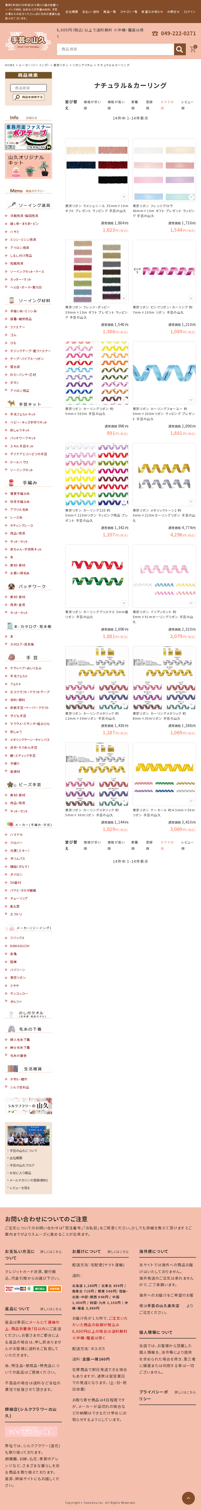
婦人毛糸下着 (20, 1039)
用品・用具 (17, 533)
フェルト (15, 683)
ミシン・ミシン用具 (23, 239)
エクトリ (16, 914)
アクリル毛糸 (19, 509)
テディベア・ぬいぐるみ (26, 668)
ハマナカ (16, 834)
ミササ (14, 985)
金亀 (13, 953)
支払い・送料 (91, 11)
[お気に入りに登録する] (124, 197)
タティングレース (22, 525)
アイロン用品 (19, 390)
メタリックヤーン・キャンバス (30, 739)
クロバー (16, 842)
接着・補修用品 (21, 319)
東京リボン (61, 65)
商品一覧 (109, 11)
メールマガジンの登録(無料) (29, 1180)
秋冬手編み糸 (20, 501)
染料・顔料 (17, 699)
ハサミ (14, 231)
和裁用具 (16, 263)
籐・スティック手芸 (23, 755)
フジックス (17, 937)
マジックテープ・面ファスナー (30, 350)
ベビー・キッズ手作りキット (29, 422)
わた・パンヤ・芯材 (23, 374)
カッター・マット (21, 279)
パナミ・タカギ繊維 (23, 890)
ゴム (13, 334)
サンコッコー (19, 993)
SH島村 (15, 882)
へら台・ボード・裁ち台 (26, 287)
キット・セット (19, 541)
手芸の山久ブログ (22, 1165)
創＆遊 (15, 906)
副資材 (15, 771)
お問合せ (173, 11)
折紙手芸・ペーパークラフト (29, 707)
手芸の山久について (23, 1150)
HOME (9, 65)
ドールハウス (19, 462)
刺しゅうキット (20, 430)
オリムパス (17, 858)
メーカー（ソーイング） (34, 65)
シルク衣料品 (19, 1087)
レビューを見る (20, 1187)
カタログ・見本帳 (22, 644)
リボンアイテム (83, 65)
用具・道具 (17, 604)
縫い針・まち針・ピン (24, 223)
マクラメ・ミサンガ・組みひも (30, 723)
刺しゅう (16, 731)
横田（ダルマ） (19, 866)
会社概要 (71, 11)
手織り (15, 763)
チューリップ (19, 898)
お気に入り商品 (20, 1172)
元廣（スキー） (20, 850)
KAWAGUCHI (19, 945)
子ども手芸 (18, 715)
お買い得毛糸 (20, 573)
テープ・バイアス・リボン (27, 358)
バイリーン (17, 969)
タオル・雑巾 (18, 1079)
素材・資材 (17, 565)
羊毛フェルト (19, 676)
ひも (13, 342)
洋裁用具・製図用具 (24, 215)
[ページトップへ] (188, 1498)
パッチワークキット (23, 438)
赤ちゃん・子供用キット (26, 549)
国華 (13, 961)
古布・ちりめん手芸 (23, 747)
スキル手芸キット (22, 446)
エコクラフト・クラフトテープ (29, 692)
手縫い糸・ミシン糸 (23, 311)
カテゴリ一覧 (129, 11)
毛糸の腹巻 (18, 1055)
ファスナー (17, 327)
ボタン (14, 382)
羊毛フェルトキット (23, 414)
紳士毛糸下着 (20, 1047)
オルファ (16, 1001)
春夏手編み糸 (20, 493)
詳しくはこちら (51, 1251)
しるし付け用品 (21, 255)
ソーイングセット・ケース (27, 271)
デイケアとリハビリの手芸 (28, 454)
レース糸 (16, 517)
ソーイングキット (22, 470)
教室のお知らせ (152, 11)
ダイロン (16, 874)
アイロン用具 (19, 247)
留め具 (15, 366)
